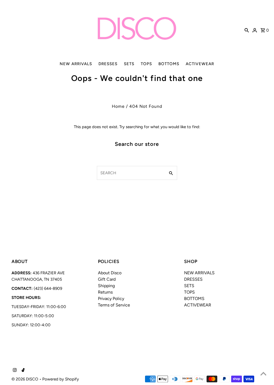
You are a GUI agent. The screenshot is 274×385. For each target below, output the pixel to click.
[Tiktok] (22, 370)
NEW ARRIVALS (76, 63)
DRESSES (107, 63)
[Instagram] (14, 370)
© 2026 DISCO (25, 379)
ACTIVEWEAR (200, 63)
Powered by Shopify (60, 379)
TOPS (146, 63)
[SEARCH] (246, 30)
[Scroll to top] (263, 374)
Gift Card (107, 279)
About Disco (109, 272)
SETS (129, 63)
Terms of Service (114, 305)
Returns (105, 292)
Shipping (106, 285)
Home (118, 106)
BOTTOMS (168, 63)
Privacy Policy (111, 298)
